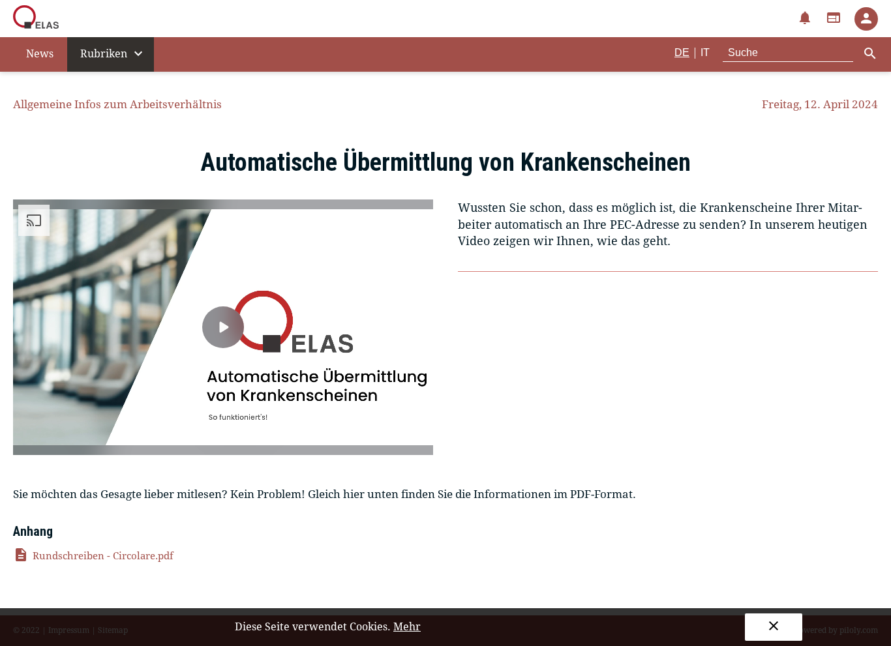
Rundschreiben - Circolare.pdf (93, 556)
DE (681, 52)
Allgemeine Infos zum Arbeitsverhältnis (117, 104)
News (39, 54)
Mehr (407, 627)
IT (705, 52)
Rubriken (113, 53)
